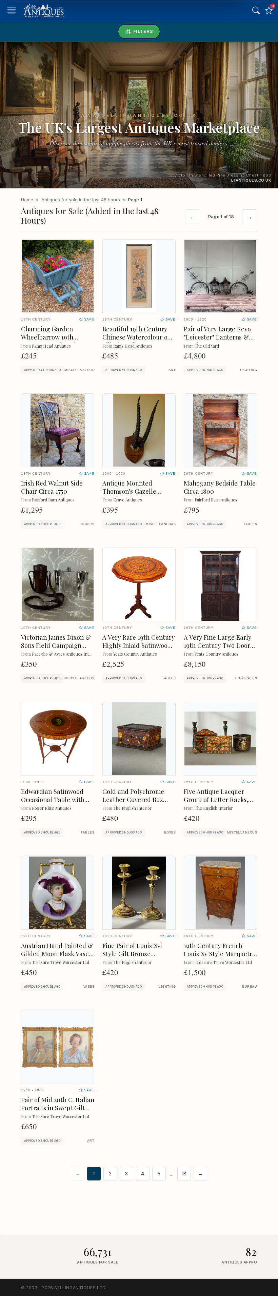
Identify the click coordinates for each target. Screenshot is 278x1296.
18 (184, 1173)
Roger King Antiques (52, 808)
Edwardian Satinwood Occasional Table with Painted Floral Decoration (52, 803)
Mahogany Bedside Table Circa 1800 (220, 487)
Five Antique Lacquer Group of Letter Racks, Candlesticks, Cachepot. (218, 799)
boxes (170, 832)
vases (88, 986)
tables (250, 524)
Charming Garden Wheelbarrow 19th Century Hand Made (50, 337)
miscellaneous (79, 370)
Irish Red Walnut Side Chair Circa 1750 (52, 487)
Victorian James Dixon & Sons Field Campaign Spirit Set (56, 645)
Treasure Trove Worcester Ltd (60, 962)
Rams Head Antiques (51, 346)
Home (27, 199)
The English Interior (132, 808)
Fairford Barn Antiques (53, 499)
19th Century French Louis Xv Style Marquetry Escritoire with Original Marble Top (219, 957)
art (172, 370)
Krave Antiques (127, 499)
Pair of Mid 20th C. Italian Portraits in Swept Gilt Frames (57, 1107)
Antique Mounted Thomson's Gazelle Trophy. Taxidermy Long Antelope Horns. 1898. (137, 495)
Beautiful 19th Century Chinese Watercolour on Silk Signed (136, 337)
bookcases (246, 678)
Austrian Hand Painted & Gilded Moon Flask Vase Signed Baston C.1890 (57, 953)
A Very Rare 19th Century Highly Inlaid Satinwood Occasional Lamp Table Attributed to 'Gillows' (138, 649)
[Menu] (11, 11)
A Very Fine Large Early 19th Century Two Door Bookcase (217, 645)
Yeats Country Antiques (135, 654)
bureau (249, 986)
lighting (248, 370)
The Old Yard (207, 346)
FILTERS (143, 31)
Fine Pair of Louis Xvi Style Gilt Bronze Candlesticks (132, 953)
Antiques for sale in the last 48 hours (80, 199)
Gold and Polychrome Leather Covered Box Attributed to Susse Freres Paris (133, 803)
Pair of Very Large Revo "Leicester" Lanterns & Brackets (217, 337)
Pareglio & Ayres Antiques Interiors (66, 654)
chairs (87, 524)
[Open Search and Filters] (256, 10)
